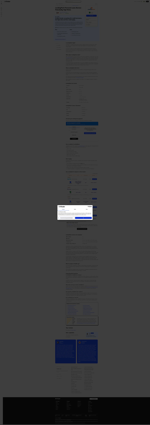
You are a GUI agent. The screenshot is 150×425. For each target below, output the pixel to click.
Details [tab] (75, 209)
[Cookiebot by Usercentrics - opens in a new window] (88, 206)
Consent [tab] (63, 209)
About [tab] (87, 209)
